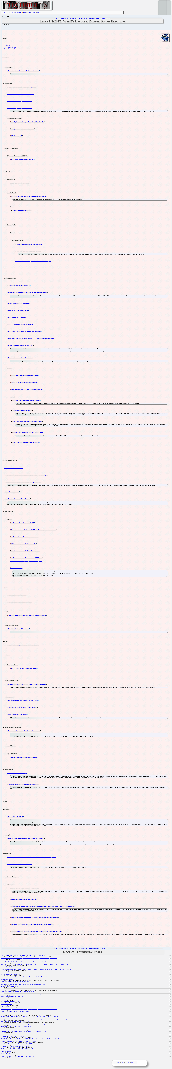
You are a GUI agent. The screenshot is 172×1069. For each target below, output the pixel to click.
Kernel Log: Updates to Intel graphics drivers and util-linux (23, 71)
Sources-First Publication (6, 1004)
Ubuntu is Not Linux (5, 1006)
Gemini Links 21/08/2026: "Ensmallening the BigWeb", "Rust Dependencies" (17, 1056)
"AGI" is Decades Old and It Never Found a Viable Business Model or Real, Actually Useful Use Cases (23, 955)
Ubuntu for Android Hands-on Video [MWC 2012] (29, 244)
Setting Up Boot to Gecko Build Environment (22, 129)
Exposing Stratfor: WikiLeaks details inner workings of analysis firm (26, 838)
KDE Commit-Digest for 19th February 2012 (22, 159)
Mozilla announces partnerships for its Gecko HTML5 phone (26, 558)
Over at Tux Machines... (6, 971)
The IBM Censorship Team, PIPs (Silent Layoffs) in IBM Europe (15, 1046)
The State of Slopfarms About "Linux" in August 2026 (12, 1036)
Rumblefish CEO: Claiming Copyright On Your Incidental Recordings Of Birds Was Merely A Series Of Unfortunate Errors (43, 906)
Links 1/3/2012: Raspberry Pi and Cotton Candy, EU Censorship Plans (91, 18)
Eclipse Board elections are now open (17, 773)
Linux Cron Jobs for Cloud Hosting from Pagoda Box (22, 87)
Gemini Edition (18, 12)
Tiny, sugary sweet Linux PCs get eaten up (19, 285)
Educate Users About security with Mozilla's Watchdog (25, 551)
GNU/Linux (7, 45)
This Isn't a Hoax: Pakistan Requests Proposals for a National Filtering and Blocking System (32, 857)
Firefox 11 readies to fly (17, 568)
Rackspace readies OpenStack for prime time (19, 602)
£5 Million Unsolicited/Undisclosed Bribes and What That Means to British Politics (18, 1041)
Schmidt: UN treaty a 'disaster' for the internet (20, 864)
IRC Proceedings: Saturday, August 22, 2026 (10, 974)
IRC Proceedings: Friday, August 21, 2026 (10, 1001)
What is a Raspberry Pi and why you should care (20, 324)
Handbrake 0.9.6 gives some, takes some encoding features (23, 700)
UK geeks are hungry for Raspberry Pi (18, 310)
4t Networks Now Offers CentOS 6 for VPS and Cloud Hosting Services (29, 196)
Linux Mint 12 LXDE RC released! (20, 183)
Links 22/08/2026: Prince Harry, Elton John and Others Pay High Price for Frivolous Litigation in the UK (23, 984)
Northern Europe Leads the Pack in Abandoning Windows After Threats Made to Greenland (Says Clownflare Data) (25, 1028)
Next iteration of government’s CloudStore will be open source (24, 731)
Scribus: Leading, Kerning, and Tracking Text (20, 108)
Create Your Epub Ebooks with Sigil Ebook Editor (21, 94)
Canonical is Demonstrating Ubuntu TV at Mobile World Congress (33, 261)
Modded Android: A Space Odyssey (23, 410)
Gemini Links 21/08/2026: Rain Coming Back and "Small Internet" (15, 1011)
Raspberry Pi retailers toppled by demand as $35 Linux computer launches (27, 292)
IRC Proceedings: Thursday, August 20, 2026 (10, 1053)
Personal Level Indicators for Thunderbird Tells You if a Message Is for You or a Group (33, 530)
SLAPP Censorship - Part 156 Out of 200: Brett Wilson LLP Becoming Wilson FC (18, 1048)
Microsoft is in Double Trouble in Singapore (10, 966)
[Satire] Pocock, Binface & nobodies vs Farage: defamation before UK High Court (18, 1043)
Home (5, 12)
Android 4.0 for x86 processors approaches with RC (27, 400)
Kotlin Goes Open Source (12, 492)
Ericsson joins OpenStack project (16, 595)
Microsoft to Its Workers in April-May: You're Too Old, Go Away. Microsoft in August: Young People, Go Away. (25, 976)
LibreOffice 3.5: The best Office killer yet (18, 628)
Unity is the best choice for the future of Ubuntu (28, 251)
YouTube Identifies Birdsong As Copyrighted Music (24, 899)
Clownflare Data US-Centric (7, 979)
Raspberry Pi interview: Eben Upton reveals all (20, 358)
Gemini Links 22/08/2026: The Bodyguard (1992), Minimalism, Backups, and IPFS (19, 991)
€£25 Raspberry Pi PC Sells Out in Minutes (19, 303)
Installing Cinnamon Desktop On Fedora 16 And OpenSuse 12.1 (27, 122)
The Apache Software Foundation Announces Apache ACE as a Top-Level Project (26, 475)
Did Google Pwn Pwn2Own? (15, 817)
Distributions (10, 46)
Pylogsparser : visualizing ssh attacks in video (20, 101)
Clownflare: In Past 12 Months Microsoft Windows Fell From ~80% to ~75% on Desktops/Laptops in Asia (23, 1031)
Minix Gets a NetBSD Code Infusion (17, 714)
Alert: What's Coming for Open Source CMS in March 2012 (23, 645)
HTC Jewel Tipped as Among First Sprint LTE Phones (28, 421)
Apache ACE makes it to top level (14, 468)
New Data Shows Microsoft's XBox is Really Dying (12, 996)
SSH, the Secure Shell (16, 136)
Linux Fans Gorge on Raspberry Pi (17, 317)
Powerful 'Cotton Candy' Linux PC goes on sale (20, 345)
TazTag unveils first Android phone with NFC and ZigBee (28, 432)
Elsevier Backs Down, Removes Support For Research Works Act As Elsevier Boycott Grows (34, 917)
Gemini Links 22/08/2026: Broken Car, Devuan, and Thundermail (15, 981)
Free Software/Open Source (11, 48)
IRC (13, 12)
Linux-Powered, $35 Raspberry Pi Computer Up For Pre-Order (24, 331)
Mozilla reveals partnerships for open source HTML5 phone (26, 561)
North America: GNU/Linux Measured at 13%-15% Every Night (15, 1021)
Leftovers (6, 50)
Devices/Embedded (11, 47)
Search (34, 12)
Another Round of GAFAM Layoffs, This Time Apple (12, 989)
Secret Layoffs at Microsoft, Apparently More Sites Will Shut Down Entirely (17, 1033)
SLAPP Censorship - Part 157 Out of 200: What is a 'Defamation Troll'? (16, 1026)
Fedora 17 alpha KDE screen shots (22, 210)
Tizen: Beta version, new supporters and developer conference (26, 389)
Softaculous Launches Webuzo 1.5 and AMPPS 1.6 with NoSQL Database (27, 615)
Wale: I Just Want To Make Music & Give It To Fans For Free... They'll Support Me (32, 924)
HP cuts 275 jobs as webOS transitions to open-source (24, 382)
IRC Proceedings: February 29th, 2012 (65, 18)
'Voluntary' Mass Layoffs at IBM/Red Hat (10, 986)
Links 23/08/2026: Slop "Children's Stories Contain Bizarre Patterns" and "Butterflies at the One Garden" (23, 961)
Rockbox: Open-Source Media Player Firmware (18, 499)
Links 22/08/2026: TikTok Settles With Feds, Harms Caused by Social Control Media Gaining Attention (23, 994)
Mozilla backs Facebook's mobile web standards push (24, 537)
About (9, 12)
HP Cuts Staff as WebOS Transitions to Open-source (24, 375)
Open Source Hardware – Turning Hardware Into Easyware (23, 784)
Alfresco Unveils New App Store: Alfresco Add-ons (24, 668)
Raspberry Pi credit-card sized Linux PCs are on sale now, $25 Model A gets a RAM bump (31, 338)
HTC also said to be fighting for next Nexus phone (26, 442)
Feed (38, 12)
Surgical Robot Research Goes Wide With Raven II (24, 757)
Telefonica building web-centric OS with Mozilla (23, 544)
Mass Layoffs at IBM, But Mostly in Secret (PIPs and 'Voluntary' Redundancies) (18, 1014)
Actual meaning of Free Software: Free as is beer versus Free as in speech (27, 684)
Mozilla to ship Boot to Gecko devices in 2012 (22, 523)
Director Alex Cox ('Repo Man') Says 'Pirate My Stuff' (25, 888)
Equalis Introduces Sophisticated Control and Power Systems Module (23, 482)
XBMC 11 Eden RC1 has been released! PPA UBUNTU (22, 707)
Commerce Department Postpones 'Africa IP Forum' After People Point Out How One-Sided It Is (36, 931)
